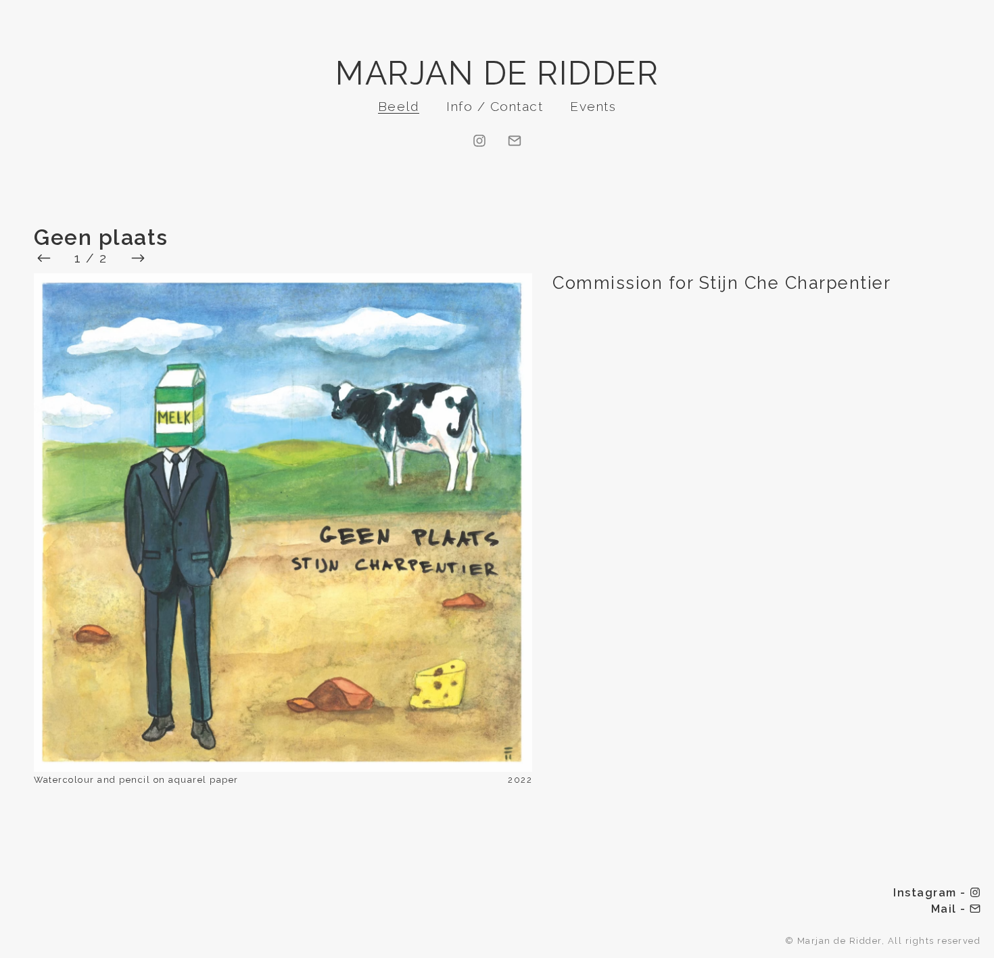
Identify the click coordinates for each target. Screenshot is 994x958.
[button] (283, 524)
